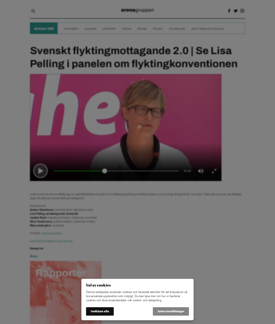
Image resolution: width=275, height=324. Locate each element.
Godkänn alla (100, 311)
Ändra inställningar (171, 311)
